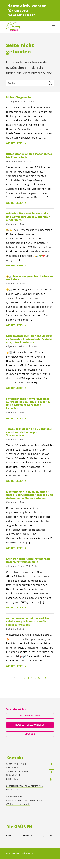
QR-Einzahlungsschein (18, 804)
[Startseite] (12, 27)
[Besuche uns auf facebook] (51, 764)
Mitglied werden (30, 716)
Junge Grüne (46, 835)
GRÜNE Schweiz (13, 835)
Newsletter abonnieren (30, 725)
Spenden (30, 734)
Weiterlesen (15, 143)
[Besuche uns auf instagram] (51, 771)
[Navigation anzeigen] (53, 27)
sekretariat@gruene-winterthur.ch (24, 785)
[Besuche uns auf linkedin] (51, 779)
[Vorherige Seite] (14, 678)
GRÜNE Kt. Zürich (29, 835)
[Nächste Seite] (45, 678)
